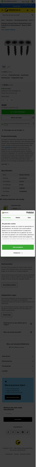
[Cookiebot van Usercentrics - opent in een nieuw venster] (26, 213)
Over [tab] (29, 217)
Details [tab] (18, 217)
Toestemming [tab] (6, 217)
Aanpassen (17, 253)
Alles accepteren (18, 247)
